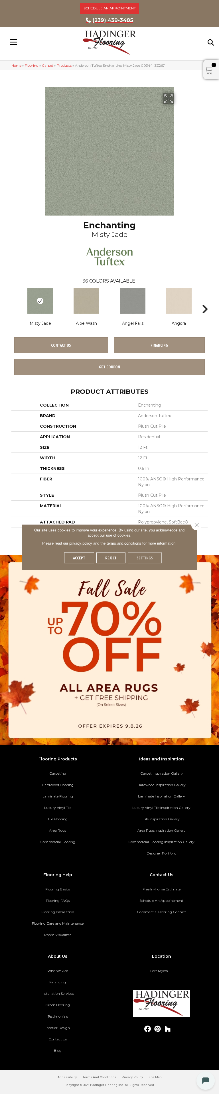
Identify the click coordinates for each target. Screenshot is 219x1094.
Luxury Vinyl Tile (57, 807)
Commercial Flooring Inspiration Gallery (161, 842)
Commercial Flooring (57, 842)
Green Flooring (57, 1005)
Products (64, 65)
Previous (14, 300)
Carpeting (57, 773)
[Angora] (179, 301)
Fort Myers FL (161, 971)
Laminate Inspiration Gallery (161, 796)
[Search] (211, 42)
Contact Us (61, 345)
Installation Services (58, 993)
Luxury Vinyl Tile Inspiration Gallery (161, 807)
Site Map (155, 1077)
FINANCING (159, 345)
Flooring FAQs (58, 900)
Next (204, 300)
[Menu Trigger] (13, 42)
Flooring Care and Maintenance (58, 923)
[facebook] (148, 1029)
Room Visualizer (57, 935)
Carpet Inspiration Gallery (161, 773)
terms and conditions (124, 543)
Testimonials (58, 1016)
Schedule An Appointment (161, 900)
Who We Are (57, 971)
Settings (145, 557)
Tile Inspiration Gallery (161, 819)
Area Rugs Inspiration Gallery (161, 830)
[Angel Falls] (133, 301)
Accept (79, 557)
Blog (58, 1050)
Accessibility (67, 1077)
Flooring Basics (57, 889)
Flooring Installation (57, 912)
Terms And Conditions (99, 1077)
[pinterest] (158, 1029)
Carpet (47, 65)
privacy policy (80, 543)
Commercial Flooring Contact (161, 912)
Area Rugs (57, 830)
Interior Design (58, 1028)
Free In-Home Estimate (162, 889)
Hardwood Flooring (58, 785)
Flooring (31, 65)
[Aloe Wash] (86, 301)
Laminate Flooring (57, 796)
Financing (57, 982)
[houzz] (168, 1029)
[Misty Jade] (40, 301)
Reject (111, 557)
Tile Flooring (58, 819)
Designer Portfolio (161, 853)
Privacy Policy (132, 1077)
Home (16, 65)
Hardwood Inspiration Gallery (161, 785)
